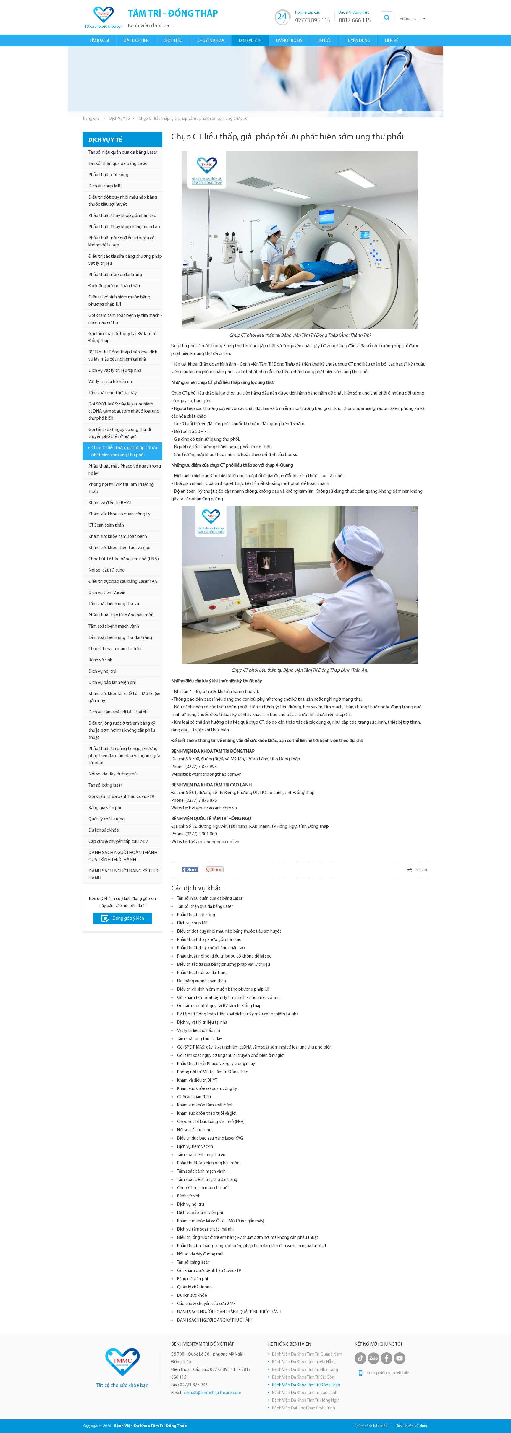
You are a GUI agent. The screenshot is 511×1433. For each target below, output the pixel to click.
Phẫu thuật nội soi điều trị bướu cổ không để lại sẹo (121, 242)
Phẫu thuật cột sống (108, 175)
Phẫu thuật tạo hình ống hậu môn (120, 615)
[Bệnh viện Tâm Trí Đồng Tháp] (122, 1362)
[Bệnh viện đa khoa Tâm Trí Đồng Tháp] (103, 17)
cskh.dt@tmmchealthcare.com (212, 1393)
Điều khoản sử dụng (412, 1426)
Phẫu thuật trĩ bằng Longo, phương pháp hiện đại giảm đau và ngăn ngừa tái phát (124, 755)
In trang (421, 870)
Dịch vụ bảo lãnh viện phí (112, 682)
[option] (255, 81)
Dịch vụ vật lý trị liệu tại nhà (114, 370)
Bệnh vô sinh (100, 660)
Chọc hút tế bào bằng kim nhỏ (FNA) (123, 559)
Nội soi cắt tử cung (106, 570)
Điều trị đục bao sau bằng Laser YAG (123, 581)
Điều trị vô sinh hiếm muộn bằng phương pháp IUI (119, 301)
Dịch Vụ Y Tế (119, 118)
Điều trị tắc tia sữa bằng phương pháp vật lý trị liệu (125, 260)
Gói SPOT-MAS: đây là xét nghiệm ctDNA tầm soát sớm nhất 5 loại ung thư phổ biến (123, 411)
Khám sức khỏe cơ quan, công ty (119, 514)
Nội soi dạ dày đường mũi (113, 774)
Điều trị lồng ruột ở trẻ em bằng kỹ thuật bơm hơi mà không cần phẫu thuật (121, 730)
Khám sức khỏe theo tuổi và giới (119, 548)
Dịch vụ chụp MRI (105, 186)
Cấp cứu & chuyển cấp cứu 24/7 (118, 841)
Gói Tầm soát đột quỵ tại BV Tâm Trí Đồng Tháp (122, 337)
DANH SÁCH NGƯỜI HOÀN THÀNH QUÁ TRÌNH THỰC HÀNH (122, 856)
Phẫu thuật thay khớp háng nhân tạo (124, 227)
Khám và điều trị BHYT (110, 503)
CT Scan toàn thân (106, 525)
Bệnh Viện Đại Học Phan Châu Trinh (303, 1408)
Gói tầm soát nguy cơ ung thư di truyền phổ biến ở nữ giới (119, 433)
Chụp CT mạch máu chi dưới (114, 649)
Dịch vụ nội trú (102, 671)
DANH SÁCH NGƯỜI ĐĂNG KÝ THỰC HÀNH (123, 875)
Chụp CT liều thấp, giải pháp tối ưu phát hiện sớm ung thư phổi (124, 451)
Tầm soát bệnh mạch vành (113, 626)
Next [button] (440, 82)
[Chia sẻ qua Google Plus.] (215, 869)
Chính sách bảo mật (370, 1426)
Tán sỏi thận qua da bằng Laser (118, 163)
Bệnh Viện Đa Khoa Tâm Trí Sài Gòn (303, 1377)
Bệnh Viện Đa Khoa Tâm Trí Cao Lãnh (304, 1393)
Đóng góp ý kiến (128, 918)
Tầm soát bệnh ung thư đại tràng (120, 637)
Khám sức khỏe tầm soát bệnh (117, 536)
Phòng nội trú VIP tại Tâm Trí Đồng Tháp (121, 488)
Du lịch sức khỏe (103, 830)
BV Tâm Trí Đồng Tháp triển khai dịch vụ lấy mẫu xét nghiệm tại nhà (122, 356)
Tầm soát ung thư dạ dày (112, 393)
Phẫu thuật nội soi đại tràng (115, 274)
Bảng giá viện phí (104, 808)
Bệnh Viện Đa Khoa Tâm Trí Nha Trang (305, 1370)
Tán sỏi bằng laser (105, 785)
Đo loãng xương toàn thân (114, 286)
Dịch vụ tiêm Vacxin (106, 592)
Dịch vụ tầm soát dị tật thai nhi (118, 712)
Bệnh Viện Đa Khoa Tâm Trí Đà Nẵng (304, 1362)
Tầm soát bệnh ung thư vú (113, 604)
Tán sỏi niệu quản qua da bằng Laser (122, 152)
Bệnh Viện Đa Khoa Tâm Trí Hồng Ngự (305, 1400)
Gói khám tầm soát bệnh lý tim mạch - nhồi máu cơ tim (125, 319)
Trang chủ (91, 118)
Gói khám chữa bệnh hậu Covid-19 (121, 796)
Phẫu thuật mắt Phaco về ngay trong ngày (124, 470)
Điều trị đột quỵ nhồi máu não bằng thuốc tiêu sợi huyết (122, 201)
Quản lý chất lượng (106, 819)
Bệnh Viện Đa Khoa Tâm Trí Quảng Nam (307, 1354)
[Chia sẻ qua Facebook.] (190, 869)
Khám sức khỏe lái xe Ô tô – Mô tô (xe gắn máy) (124, 697)
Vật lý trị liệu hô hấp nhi (110, 381)
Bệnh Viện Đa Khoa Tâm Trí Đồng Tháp (306, 1385)
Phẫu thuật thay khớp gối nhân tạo (122, 215)
